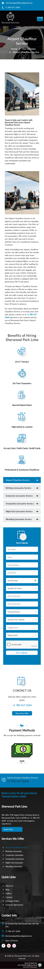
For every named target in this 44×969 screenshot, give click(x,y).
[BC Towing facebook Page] (3, 946)
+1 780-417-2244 (12, 7)
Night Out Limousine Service (19, 511)
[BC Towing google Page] (9, 946)
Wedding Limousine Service (19, 519)
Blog (7, 889)
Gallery (9, 893)
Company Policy (12, 901)
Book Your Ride (22, 713)
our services (29, 48)
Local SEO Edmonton (30, 967)
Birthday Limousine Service (18, 488)
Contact (9, 897)
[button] (17, 762)
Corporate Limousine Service (19, 495)
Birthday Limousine (14, 851)
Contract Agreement (14, 905)
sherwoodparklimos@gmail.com (19, 3)
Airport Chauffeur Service (18, 480)
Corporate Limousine (14, 855)
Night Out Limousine (14, 862)
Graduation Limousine (15, 859)
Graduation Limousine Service (20, 503)
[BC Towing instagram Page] (14, 946)
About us (9, 886)
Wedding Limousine (14, 866)
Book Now (8, 829)
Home (14, 48)
